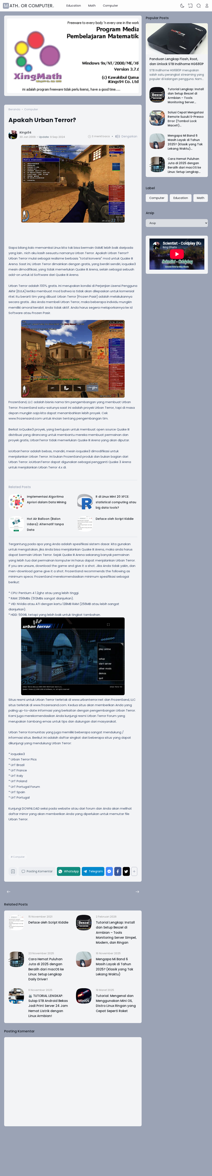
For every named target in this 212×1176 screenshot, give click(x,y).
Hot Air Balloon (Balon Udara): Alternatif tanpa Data (45, 524)
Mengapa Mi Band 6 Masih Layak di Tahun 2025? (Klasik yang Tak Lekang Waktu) (185, 142)
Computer (110, 6)
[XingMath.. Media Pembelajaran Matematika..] (73, 92)
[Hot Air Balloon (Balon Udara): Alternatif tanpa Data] (16, 531)
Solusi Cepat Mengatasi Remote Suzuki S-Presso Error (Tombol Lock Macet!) (186, 118)
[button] (124, 136)
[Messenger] (109, 871)
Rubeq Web (181, 1167)
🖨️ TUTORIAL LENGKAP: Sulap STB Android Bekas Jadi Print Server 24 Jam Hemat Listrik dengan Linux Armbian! (48, 1006)
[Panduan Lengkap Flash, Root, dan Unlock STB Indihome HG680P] (177, 53)
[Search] (198, 6)
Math (92, 6)
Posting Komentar (40, 871)
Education (73, 6)
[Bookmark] (13, 872)
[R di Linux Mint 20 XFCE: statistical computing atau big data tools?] (85, 508)
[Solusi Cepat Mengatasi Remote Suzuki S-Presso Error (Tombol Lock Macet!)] (157, 125)
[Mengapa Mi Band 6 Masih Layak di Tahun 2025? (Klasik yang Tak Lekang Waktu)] (84, 966)
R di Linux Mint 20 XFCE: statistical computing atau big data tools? (116, 502)
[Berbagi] (134, 871)
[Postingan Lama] (8, 891)
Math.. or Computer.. (29, 6)
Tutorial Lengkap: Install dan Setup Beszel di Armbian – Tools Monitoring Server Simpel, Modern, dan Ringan (116, 932)
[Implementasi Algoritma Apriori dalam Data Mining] (16, 508)
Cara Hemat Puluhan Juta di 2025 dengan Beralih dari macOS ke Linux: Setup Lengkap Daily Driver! (46, 969)
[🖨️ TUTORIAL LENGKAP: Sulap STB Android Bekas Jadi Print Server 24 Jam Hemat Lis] (16, 1003)
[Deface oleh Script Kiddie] (85, 531)
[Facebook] (117, 871)
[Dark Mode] (182, 6)
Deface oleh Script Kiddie (115, 519)
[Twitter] (126, 871)
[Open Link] (207, 6)
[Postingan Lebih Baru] (137, 891)
